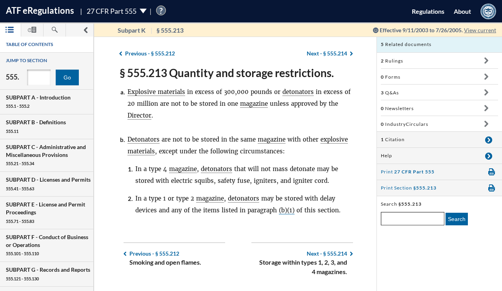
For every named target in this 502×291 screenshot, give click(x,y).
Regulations (428, 11)
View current (480, 30)
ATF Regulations (40, 10)
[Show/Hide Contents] (486, 60)
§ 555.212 (150, 53)
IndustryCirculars (404, 124)
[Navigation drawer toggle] (85, 30)
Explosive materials (156, 92)
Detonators (143, 139)
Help (386, 155)
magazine (254, 103)
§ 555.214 (327, 53)
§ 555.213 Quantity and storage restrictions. (227, 72)
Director (139, 115)
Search (457, 219)
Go (67, 77)
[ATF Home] (488, 11)
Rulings (392, 61)
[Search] (54, 30)
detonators (298, 92)
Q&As (390, 93)
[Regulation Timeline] (32, 30)
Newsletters (397, 108)
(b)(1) (287, 210)
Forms (390, 77)
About (462, 11)
